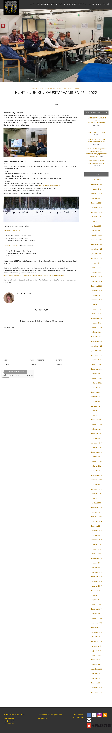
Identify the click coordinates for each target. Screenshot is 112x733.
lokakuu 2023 (96, 304)
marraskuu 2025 (96, 212)
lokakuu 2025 (96, 217)
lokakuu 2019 (96, 494)
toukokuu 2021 (96, 424)
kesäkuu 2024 (96, 272)
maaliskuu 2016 (96, 678)
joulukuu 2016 (97, 637)
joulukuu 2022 (97, 351)
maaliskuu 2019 (96, 521)
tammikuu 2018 (96, 581)
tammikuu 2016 (96, 688)
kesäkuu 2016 (96, 664)
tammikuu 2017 (96, 632)
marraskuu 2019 (96, 489)
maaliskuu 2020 (96, 471)
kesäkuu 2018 (96, 563)
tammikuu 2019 (96, 530)
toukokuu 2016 (96, 669)
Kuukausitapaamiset (53, 88)
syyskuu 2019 (96, 498)
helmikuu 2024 (96, 286)
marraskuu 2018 (96, 540)
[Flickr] (94, 715)
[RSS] (105, 715)
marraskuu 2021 (96, 406)
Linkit (91, 4)
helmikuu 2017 (96, 627)
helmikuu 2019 (96, 526)
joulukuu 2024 (97, 254)
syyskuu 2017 (96, 600)
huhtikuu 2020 (97, 466)
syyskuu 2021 (96, 415)
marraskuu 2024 (96, 258)
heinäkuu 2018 (96, 558)
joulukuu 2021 (97, 401)
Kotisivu (59, 360)
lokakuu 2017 (96, 595)
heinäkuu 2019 (96, 507)
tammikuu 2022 (96, 397)
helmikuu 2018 (96, 577)
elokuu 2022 (96, 364)
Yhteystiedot (42, 719)
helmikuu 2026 (96, 203)
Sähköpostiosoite (37, 360)
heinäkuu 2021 (96, 420)
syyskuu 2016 (96, 650)
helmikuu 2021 (96, 434)
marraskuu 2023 (96, 300)
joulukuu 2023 (97, 295)
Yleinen (77, 88)
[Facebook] (89, 715)
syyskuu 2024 (96, 263)
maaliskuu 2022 (96, 387)
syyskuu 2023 (96, 309)
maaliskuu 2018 (96, 572)
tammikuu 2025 (96, 249)
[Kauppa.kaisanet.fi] (99, 725)
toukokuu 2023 (96, 327)
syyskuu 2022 (96, 360)
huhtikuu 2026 (97, 198)
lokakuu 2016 (96, 646)
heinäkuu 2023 (96, 318)
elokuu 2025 (96, 226)
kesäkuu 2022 (96, 374)
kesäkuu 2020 (96, 457)
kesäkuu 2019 (96, 512)
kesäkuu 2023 (96, 323)
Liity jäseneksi (78, 715)
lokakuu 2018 (96, 544)
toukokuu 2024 (96, 277)
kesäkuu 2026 (96, 189)
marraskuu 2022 (96, 355)
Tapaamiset (48, 4)
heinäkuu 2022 (96, 369)
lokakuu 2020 (96, 447)
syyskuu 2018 (96, 549)
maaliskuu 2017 (96, 623)
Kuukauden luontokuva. (12, 231)
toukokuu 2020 (96, 461)
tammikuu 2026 (96, 207)
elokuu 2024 (96, 267)
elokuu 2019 (96, 503)
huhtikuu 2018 (97, 567)
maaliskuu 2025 (96, 240)
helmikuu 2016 (96, 683)
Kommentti (9, 328)
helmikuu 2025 (96, 244)
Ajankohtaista (37, 88)
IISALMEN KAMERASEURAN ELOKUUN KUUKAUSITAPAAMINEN (96, 120)
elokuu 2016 (96, 655)
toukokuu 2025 (96, 235)
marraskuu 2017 (96, 590)
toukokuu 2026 (96, 194)
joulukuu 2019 (97, 484)
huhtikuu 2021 (97, 429)
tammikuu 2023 (96, 346)
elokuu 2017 (96, 604)
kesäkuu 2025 (96, 231)
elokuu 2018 (96, 554)
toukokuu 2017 (96, 618)
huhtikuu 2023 (97, 332)
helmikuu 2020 (96, 475)
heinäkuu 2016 (96, 660)
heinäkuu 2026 (96, 184)
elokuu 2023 (96, 314)
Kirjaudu (101, 4)
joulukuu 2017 (97, 586)
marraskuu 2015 (96, 692)
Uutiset (34, 4)
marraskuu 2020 (96, 443)
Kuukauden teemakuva (12, 246)
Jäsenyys (79, 4)
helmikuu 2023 (96, 341)
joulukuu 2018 (97, 535)
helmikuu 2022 (96, 392)
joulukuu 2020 (97, 438)
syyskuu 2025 (96, 221)
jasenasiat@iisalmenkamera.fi (49, 186)
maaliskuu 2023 (96, 337)
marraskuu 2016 (96, 641)
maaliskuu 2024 (96, 281)
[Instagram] (99, 715)
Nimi (6, 360)
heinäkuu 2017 (96, 609)
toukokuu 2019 (96, 517)
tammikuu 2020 (96, 480)
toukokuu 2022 (96, 378)
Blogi (59, 4)
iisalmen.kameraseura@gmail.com (50, 715)
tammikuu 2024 (96, 291)
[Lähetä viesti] (89, 720)
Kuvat (67, 4)
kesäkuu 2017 (96, 614)
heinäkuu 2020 (96, 452)
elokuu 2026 (96, 180)
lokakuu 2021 (96, 411)
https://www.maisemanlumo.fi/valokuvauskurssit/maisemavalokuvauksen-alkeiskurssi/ (34, 275)
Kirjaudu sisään (78, 717)
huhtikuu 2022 (97, 383)
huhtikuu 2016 (97, 674)
